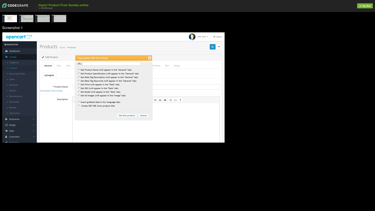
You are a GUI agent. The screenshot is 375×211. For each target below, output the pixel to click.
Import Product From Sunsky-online (63, 5)
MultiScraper (47, 7)
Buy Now (366, 5)
